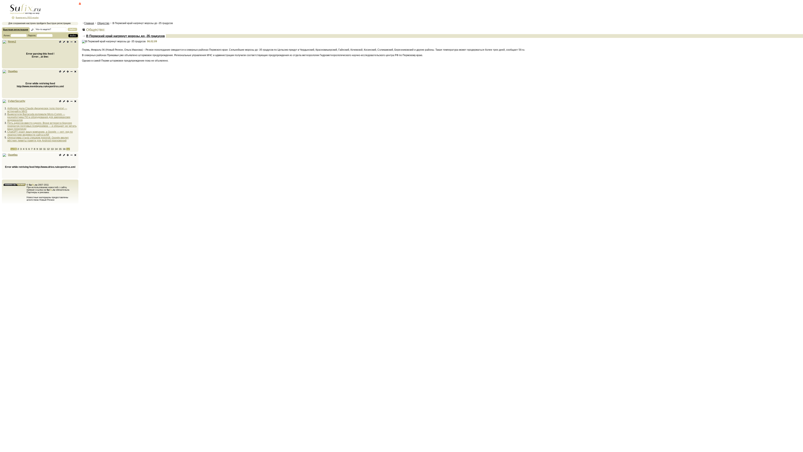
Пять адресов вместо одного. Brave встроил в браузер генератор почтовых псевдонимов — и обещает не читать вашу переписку (42, 126)
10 (40, 149)
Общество (103, 23)
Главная (89, 23)
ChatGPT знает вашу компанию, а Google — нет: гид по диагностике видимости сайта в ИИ (40, 133)
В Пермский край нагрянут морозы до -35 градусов (125, 36)
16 (64, 149)
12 (48, 149)
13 (52, 149)
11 (44, 149)
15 (60, 149)
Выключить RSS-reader (27, 17)
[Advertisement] (158, 11)
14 (56, 149)
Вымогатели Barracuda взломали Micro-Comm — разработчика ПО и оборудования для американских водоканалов (38, 117)
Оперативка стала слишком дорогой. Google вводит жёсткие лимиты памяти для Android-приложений (38, 139)
